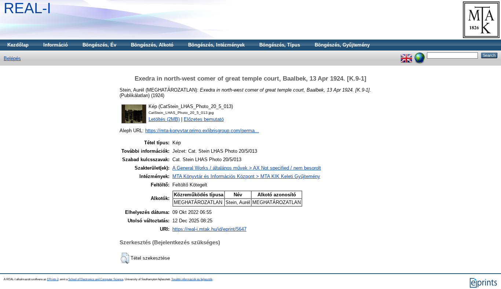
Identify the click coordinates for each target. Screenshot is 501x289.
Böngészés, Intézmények (216, 45)
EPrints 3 (52, 279)
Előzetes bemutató (204, 119)
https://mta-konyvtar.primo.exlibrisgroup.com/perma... (202, 130)
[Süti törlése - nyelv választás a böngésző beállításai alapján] (419, 55)
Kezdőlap (18, 45)
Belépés (12, 58)
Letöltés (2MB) (164, 119)
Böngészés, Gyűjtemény (342, 45)
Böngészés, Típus (279, 45)
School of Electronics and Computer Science (95, 279)
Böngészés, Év (99, 45)
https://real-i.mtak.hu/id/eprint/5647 (209, 229)
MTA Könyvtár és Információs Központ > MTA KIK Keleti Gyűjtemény (246, 176)
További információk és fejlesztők (191, 279)
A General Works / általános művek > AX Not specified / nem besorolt (246, 168)
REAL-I (27, 8)
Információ (55, 45)
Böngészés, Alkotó (152, 45)
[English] (406, 55)
